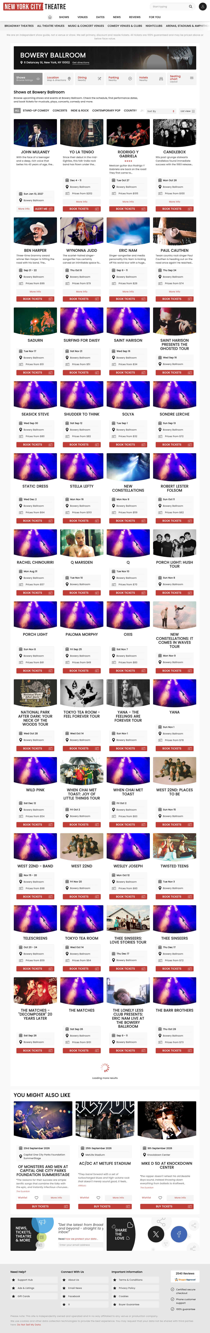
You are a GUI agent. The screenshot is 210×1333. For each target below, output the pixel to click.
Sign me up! (141, 678)
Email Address (67, 663)
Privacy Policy (137, 685)
